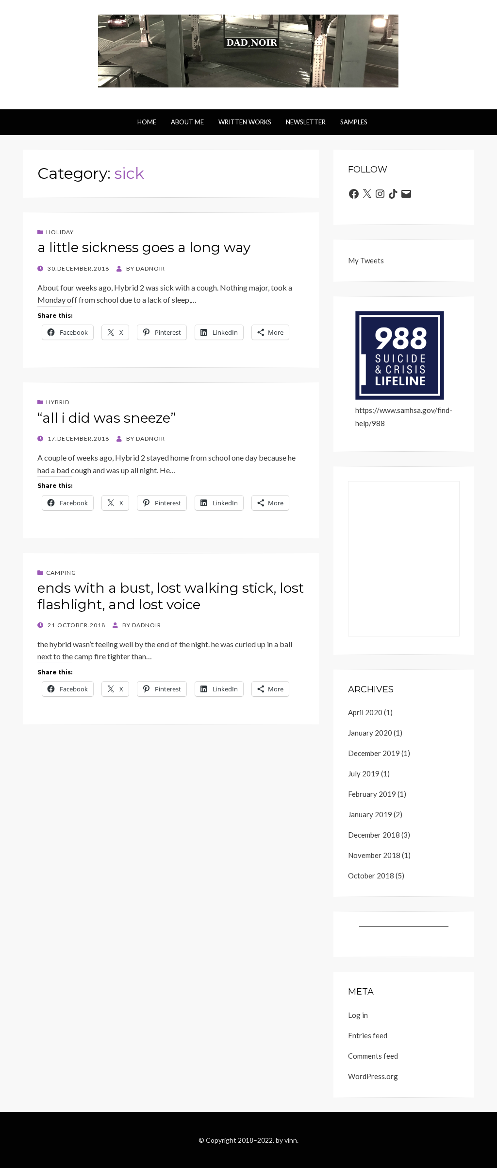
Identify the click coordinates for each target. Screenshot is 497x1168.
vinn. (291, 1140)
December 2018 (374, 834)
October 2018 (371, 875)
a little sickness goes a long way (143, 247)
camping (61, 572)
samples (353, 122)
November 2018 (374, 855)
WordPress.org (373, 1076)
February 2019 (372, 794)
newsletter (306, 122)
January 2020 (370, 732)
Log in (358, 1015)
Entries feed (367, 1035)
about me (187, 122)
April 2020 (365, 712)
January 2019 (370, 814)
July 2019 (364, 773)
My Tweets (366, 260)
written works (244, 122)
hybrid (57, 402)
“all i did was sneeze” (106, 418)
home (146, 122)
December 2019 (374, 753)
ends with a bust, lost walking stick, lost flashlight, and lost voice (170, 596)
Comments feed (373, 1055)
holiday (60, 232)
